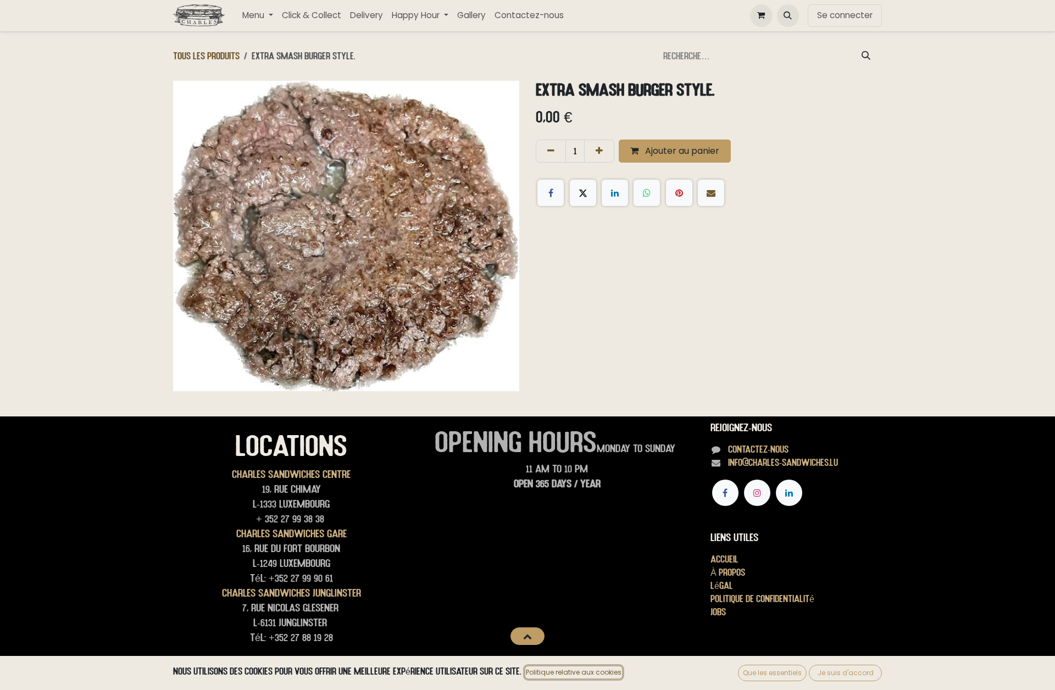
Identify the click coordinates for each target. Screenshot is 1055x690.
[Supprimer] (551, 151)
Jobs (718, 611)
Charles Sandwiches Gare (291, 533)
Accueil (724, 559)
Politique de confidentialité (762, 598)
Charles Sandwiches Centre (291, 474)
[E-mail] (711, 193)
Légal (721, 585)
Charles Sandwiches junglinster (291, 593)
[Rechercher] (866, 56)
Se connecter (845, 15)
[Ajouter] (599, 151)
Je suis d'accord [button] (846, 672)
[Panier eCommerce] (761, 15)
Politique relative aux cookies (573, 672)
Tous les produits (206, 56)
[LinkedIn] (615, 193)
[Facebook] (550, 193)
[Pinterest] (679, 193)
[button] (788, 15)
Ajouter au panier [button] (681, 150)
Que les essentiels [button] (772, 672)
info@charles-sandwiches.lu (783, 462)
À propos (727, 572)
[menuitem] (257, 15)
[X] (583, 193)
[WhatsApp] (647, 193)
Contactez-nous (758, 449)
